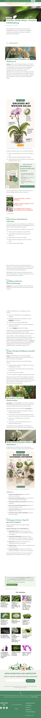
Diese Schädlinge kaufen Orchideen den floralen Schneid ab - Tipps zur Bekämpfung (26, 606)
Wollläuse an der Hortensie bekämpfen (16, 654)
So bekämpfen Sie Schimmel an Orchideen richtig (5, 636)
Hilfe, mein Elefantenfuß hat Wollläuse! (16, 621)
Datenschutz (28, 709)
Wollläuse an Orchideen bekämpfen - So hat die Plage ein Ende (16, 605)
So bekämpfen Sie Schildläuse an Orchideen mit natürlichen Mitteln (5, 655)
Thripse (8, 355)
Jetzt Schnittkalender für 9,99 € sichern (27, 186)
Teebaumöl (32, 340)
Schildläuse (8, 285)
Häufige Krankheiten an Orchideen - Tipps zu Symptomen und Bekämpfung (16, 638)
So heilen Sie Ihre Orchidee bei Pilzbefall (26, 636)
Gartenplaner (29, 705)
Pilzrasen (15, 328)
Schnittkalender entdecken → (12, 584)
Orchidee (30, 148)
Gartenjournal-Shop (30, 703)
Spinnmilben (9, 403)
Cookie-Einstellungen (30, 711)
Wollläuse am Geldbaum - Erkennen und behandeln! (26, 622)
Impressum (28, 707)
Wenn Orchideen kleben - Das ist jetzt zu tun (26, 654)
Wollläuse (8, 64)
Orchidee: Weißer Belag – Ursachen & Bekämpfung (5, 604)
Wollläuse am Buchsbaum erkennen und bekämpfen (4, 622)
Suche (16, 708)
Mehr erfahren (35, 697)
